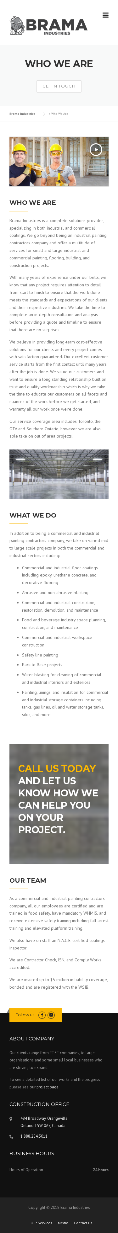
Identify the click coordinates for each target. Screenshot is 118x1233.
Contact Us (83, 1223)
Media (63, 1223)
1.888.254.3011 (34, 1136)
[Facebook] (42, 1015)
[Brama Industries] (49, 25)
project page (48, 1087)
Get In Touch (59, 85)
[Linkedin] (51, 1015)
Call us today (56, 768)
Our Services (41, 1223)
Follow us (24, 1014)
